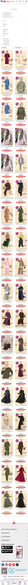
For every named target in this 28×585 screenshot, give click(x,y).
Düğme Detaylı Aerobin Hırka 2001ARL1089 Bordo (7, 69)
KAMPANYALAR (6, 44)
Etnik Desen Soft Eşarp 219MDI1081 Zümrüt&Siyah (7, 173)
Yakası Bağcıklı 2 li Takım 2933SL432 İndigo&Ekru (7, 121)
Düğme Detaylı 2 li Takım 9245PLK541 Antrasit (21, 173)
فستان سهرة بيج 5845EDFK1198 (7, 431)
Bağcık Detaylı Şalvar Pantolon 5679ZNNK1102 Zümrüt (7, 250)
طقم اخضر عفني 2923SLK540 (21, 224)
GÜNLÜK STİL (5, 33)
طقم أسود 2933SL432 (21, 431)
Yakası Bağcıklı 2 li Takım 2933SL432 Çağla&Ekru (21, 95)
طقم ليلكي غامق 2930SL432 (7, 327)
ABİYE (4, 31)
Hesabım (25, 584)
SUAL (4, 35)
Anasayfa (2, 584)
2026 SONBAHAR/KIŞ (7, 13)
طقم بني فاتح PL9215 (21, 457)
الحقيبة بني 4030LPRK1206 (7, 353)
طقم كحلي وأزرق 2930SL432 (21, 301)
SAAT (4, 26)
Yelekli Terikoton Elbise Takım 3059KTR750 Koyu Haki (21, 121)
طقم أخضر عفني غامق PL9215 (7, 483)
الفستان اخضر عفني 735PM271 (7, 379)
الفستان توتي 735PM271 (21, 379)
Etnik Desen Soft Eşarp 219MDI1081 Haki (7, 147)
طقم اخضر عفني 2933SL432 (7, 457)
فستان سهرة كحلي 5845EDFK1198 (7, 405)
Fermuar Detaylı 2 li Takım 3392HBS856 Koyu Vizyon (21, 276)
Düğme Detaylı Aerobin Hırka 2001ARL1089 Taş (21, 69)
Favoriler (8, 584)
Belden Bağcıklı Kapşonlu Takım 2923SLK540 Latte (7, 225)
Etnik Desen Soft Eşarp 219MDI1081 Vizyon (21, 147)
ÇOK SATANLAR (6, 42)
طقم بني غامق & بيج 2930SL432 (21, 327)
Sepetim (19, 583)
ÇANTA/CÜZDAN (6, 40)
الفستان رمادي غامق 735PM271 (21, 353)
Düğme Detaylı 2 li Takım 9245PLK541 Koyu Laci (21, 199)
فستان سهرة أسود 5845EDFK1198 (21, 405)
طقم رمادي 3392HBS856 (7, 301)
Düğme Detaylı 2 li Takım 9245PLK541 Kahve (7, 199)
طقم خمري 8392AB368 (21, 483)
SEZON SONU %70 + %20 (8, 16)
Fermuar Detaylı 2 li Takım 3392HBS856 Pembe (7, 276)
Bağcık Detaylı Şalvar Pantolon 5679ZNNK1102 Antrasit (21, 250)
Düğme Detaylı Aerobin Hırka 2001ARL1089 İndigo (7, 95)
